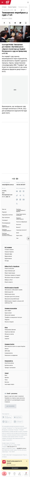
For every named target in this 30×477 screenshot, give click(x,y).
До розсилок (10, 406)
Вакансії (18, 227)
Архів (17, 232)
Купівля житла (9, 365)
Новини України (12, 7)
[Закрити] (26, 461)
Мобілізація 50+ (9, 292)
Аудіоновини (8, 258)
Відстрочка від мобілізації (12, 299)
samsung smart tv (18, 421)
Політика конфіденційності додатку (20, 210)
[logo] (7, 2)
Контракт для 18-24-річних (12, 296)
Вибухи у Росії (8, 279)
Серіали (7, 338)
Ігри (17, 238)
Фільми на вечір (9, 334)
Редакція (4, 212)
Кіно (6, 327)
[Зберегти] (26, 23)
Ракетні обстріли (9, 268)
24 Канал (4, 7)
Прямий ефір (8, 254)
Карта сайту (19, 235)
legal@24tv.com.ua (21, 448)
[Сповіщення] (28, 2)
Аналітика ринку (9, 363)
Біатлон (7, 382)
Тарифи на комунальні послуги (13, 317)
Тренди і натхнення (10, 367)
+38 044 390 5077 (20, 184)
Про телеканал (6, 217)
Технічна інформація (21, 221)
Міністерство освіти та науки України (15, 346)
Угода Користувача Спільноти (21, 215)
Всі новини (8, 247)
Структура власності (21, 230)
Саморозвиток (9, 353)
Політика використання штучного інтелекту (7, 234)
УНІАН (10, 18)
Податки (7, 319)
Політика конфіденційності (6, 230)
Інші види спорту (9, 384)
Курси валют (8, 313)
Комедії (7, 336)
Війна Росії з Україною (12, 266)
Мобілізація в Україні (12, 287)
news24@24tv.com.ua (8, 184)
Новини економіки (11, 308)
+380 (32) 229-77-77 (12, 446)
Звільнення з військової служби (13, 289)
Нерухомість (9, 361)
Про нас (4, 209)
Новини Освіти (9, 344)
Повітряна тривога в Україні (12, 275)
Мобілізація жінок (10, 294)
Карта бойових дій (10, 270)
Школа (6, 348)
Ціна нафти (8, 310)
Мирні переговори (10, 273)
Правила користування (5, 226)
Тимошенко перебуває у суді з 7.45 (23, 7)
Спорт (7, 373)
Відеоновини (8, 256)
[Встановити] (15, 464)
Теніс (6, 380)
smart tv (7, 421)
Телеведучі (5, 220)
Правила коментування (20, 219)
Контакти (18, 224)
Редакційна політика (7, 214)
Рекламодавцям (6, 223)
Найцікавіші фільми (10, 329)
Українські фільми (10, 332)
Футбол (7, 377)
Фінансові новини (10, 315)
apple (18, 417)
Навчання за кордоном (11, 355)
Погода (7, 260)
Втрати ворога (9, 282)
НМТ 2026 (7, 351)
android (7, 417)
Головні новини (9, 249)
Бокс (6, 375)
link (16, 191)
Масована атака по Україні (12, 277)
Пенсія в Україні (9, 322)
